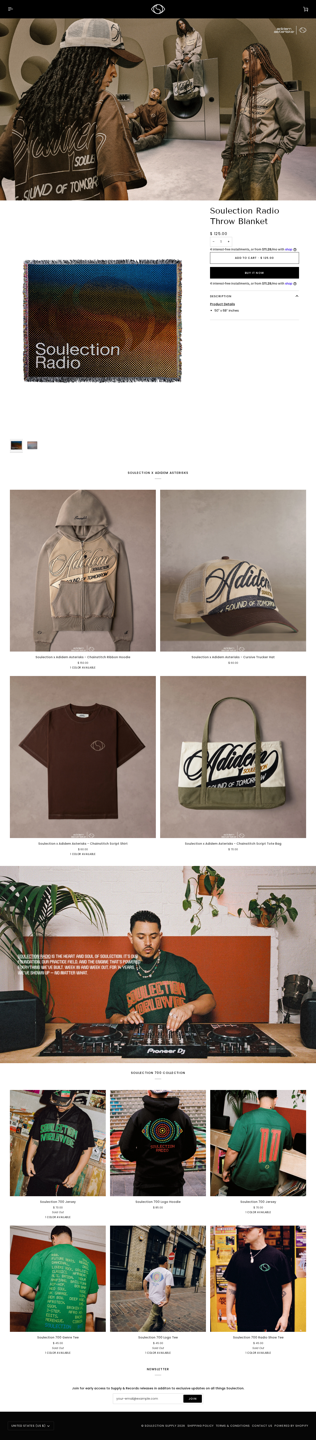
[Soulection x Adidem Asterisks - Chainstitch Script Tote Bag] (233, 757)
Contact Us (262, 1426)
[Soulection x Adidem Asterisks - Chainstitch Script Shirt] (83, 757)
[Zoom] (102, 321)
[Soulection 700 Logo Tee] (158, 1279)
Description (221, 296)
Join (193, 1399)
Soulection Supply (160, 1426)
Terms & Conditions (233, 1426)
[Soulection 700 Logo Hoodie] (158, 1143)
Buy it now (254, 273)
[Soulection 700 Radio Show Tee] (258, 1279)
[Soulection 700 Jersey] (58, 1143)
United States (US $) (28, 1426)
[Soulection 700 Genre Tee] (58, 1279)
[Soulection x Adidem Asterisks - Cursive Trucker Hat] (233, 571)
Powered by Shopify (291, 1426)
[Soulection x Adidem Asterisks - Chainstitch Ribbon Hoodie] (83, 571)
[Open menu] (14, 9)
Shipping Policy (200, 1426)
